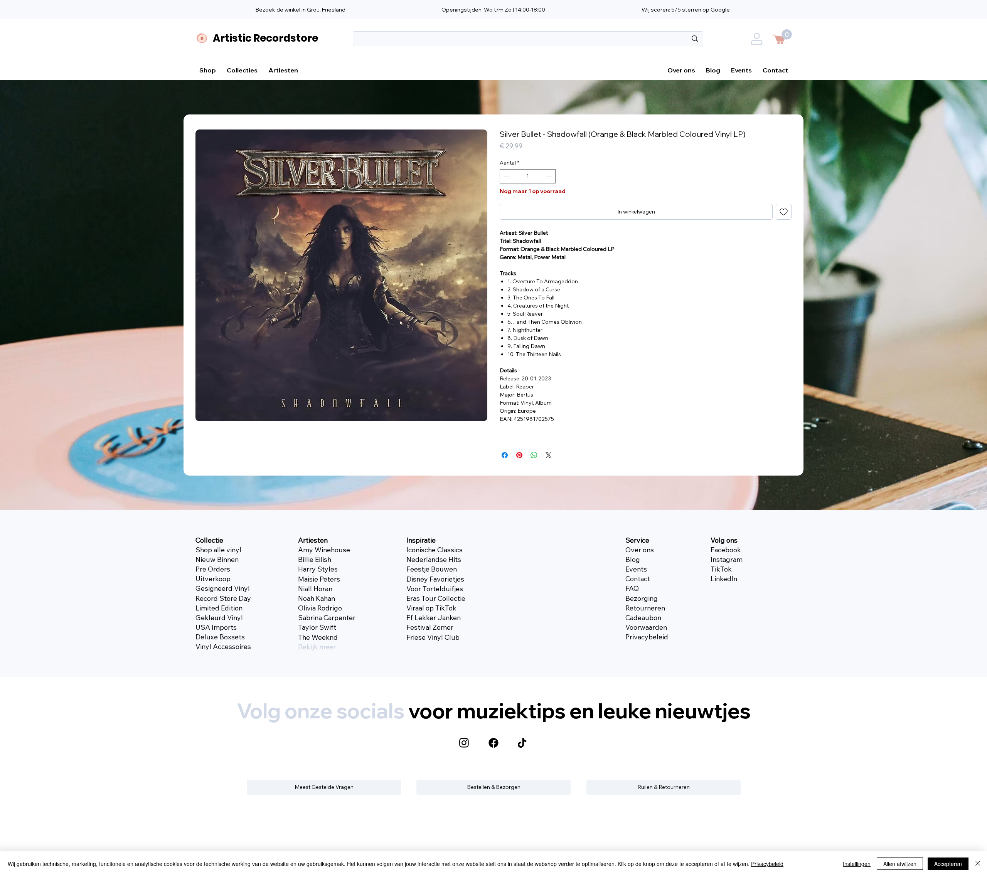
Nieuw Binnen (217, 559)
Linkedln (724, 578)
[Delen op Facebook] (504, 455)
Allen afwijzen (899, 864)
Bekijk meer (317, 646)
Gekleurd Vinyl (219, 617)
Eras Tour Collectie (435, 598)
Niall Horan (315, 588)
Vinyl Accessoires (223, 646)
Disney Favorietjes (435, 579)
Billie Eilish (314, 559)
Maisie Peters (319, 579)
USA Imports (216, 627)
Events (636, 569)
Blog (632, 559)
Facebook (726, 549)
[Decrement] (505, 176)
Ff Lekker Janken (433, 617)
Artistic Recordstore (265, 38)
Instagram (727, 559)
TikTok (721, 569)
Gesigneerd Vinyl (222, 588)
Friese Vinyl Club (433, 637)
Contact (637, 578)
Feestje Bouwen (431, 569)
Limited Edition (219, 608)
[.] (757, 40)
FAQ (632, 588)
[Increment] (549, 176)
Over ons (639, 549)
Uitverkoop (213, 578)
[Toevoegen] (784, 212)
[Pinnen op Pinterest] (519, 455)
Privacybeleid (646, 636)
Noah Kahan (316, 598)
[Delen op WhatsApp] (534, 455)
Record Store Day (223, 598)
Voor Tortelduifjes (434, 588)
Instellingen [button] (857, 864)
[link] (787, 34)
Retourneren (645, 608)
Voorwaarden (646, 627)
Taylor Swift (317, 627)
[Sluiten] (977, 864)
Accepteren (948, 864)
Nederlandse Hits (433, 559)
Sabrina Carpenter (326, 617)
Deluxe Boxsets (220, 636)
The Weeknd (318, 637)
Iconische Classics (434, 549)
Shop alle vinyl (218, 549)
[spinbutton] (527, 176)
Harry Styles (318, 569)
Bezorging (641, 598)
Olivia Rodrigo (320, 608)
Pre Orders (212, 569)
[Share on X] (548, 455)
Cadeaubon (643, 617)
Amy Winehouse (324, 549)
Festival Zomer (429, 627)
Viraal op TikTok (431, 608)
